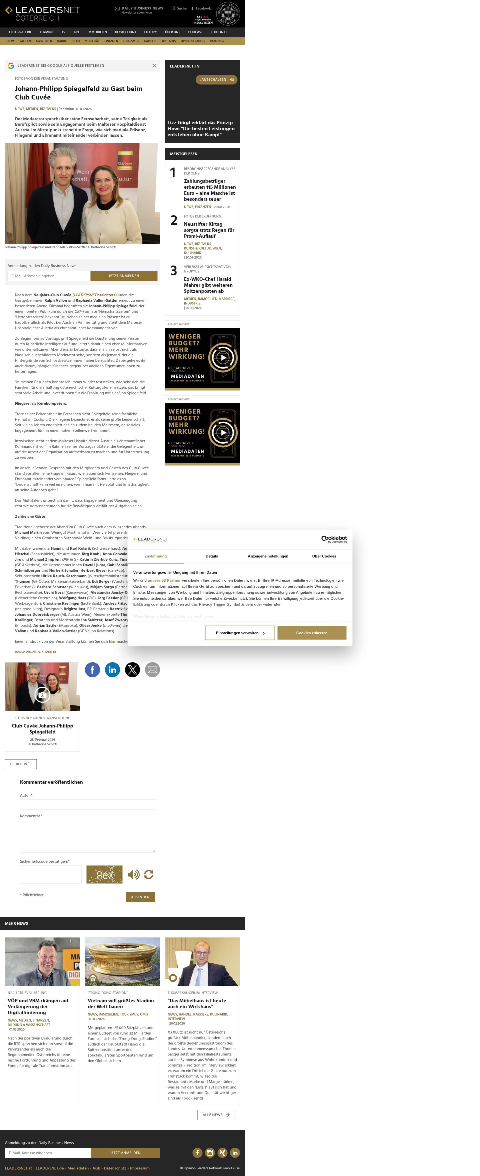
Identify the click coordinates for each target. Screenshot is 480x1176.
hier (112, 642)
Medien (25, 41)
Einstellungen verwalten (237, 633)
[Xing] (223, 1153)
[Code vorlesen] (132, 874)
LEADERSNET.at (18, 1168)
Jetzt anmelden (124, 276)
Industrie (192, 303)
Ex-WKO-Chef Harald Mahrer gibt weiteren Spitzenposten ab (208, 285)
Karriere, (227, 299)
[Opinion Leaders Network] (228, 14)
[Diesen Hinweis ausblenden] (155, 66)
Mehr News (16, 924)
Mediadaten (78, 1168)
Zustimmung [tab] (155, 556)
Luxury (150, 32)
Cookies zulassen (312, 633)
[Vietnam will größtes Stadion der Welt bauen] (122, 962)
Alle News (212, 1115)
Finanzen (111, 41)
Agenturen (44, 41)
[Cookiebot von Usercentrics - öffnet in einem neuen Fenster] (325, 539)
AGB (96, 1168)
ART (77, 32)
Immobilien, (208, 299)
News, (20, 109)
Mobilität (92, 41)
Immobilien (97, 32)
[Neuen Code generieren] (148, 874)
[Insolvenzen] (203, 20)
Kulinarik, (219, 1014)
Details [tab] (212, 556)
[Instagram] (210, 1153)
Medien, (33, 109)
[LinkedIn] (235, 1153)
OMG (144, 1014)
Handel (62, 41)
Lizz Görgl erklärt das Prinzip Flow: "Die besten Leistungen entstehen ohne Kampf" (201, 128)
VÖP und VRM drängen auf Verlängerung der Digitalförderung (38, 1006)
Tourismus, (130, 1014)
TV (64, 32)
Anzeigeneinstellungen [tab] (268, 556)
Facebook (203, 8)
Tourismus (131, 41)
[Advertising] (202, 359)
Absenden (140, 897)
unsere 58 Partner (164, 580)
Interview (176, 1019)
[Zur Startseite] (42, 13)
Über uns (172, 32)
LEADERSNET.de (50, 1168)
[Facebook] (197, 1153)
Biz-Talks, (204, 244)
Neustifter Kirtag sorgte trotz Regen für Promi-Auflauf (209, 230)
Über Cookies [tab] (324, 556)
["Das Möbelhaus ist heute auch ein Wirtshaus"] (202, 962)
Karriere (150, 41)
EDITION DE (219, 32)
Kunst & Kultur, (198, 248)
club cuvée (21, 764)
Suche (181, 8)
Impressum (140, 1168)
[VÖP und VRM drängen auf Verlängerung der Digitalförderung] (42, 962)
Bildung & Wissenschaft (29, 1025)
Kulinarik (192, 253)
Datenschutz (115, 1168)
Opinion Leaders (193, 41)
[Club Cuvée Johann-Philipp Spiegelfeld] (42, 686)
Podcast (195, 32)
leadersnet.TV (185, 66)
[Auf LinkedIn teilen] (112, 669)
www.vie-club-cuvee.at (35, 652)
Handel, (186, 1014)
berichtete (95, 295)
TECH (76, 41)
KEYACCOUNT (125, 32)
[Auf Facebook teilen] (92, 669)
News (11, 41)
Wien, (217, 248)
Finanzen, (42, 1020)
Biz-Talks (169, 41)
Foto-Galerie (20, 32)
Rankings (217, 41)
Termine (47, 32)
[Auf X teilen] (132, 669)
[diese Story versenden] (152, 669)
